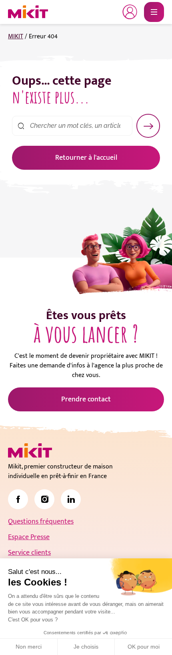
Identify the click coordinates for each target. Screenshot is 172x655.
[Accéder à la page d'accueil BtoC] (28, 12)
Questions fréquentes (41, 522)
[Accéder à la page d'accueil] (30, 450)
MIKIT (15, 36)
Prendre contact (86, 399)
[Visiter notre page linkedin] (71, 499)
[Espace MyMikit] (130, 12)
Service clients (29, 553)
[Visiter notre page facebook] (18, 499)
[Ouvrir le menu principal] (154, 12)
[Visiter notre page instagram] (44, 499)
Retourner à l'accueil (86, 158)
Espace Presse (29, 537)
